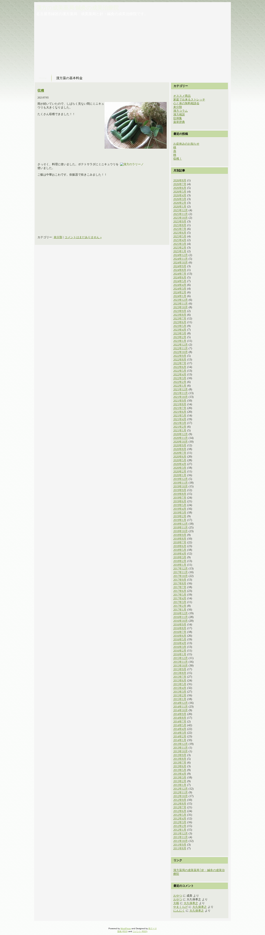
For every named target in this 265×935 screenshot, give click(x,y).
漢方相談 (179, 114)
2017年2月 (179, 605)
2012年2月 (179, 826)
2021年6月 (179, 411)
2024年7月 (179, 273)
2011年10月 (180, 841)
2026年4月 (179, 195)
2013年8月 (179, 758)
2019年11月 (180, 482)
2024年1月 (179, 296)
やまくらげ (180, 906)
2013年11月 (180, 747)
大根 (176, 903)
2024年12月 (180, 255)
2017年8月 (179, 583)
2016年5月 (179, 639)
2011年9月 (179, 844)
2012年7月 (179, 807)
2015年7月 (179, 676)
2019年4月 (179, 508)
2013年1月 (179, 785)
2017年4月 (179, 598)
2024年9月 (179, 266)
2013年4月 (179, 773)
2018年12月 (180, 523)
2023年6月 (179, 322)
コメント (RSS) (140, 931)
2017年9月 (179, 579)
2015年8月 (179, 673)
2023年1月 (179, 340)
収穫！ (177, 158)
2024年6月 (179, 277)
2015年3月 (179, 691)
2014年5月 (179, 725)
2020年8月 (179, 449)
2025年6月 (179, 232)
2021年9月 (179, 400)
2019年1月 (179, 520)
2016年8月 (179, 628)
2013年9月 (179, 755)
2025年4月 (179, 240)
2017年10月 (180, 576)
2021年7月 (179, 408)
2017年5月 (179, 594)
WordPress (125, 928)
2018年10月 (180, 531)
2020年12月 (180, 434)
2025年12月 (180, 210)
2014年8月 (179, 717)
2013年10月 (180, 751)
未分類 (58, 237)
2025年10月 (180, 217)
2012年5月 (179, 814)
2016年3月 (179, 646)
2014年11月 (180, 706)
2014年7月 (179, 721)
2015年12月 (180, 658)
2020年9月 (179, 445)
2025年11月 (180, 214)
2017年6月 (179, 591)
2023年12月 (180, 299)
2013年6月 (179, 766)
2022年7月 (179, 363)
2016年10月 (180, 620)
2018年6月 (179, 546)
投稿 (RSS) (122, 931)
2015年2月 (179, 695)
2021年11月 (180, 393)
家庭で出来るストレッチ (189, 99)
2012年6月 (179, 811)
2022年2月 (179, 382)
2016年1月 (179, 654)
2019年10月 (180, 486)
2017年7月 (179, 587)
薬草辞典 (179, 122)
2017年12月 (180, 568)
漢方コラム (180, 110)
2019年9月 (179, 490)
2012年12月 (180, 788)
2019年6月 (179, 501)
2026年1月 (179, 206)
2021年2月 (179, 426)
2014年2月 (179, 736)
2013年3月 (179, 777)
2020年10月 (180, 441)
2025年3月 (179, 243)
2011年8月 (179, 848)
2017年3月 (179, 602)
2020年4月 (179, 464)
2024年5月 (179, 281)
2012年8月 (179, 803)
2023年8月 (179, 314)
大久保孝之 (191, 903)
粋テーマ (152, 928)
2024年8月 (179, 270)
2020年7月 (179, 452)
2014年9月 (179, 714)
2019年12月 (180, 479)
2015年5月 (179, 684)
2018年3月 (179, 557)
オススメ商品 (182, 95)
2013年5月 (179, 770)
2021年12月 (180, 389)
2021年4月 (179, 419)
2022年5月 (179, 370)
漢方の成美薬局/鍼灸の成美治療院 (77, 8)
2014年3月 (179, 732)
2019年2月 (179, 516)
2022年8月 (179, 359)
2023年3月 (179, 333)
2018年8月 (179, 538)
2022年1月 (179, 385)
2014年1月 (179, 740)
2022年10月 (180, 352)
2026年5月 (179, 191)
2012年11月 (180, 792)
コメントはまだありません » (83, 237)
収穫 (40, 90)
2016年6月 (179, 635)
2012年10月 (180, 796)
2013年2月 (179, 781)
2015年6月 (179, 680)
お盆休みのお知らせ (186, 143)
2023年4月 (179, 329)
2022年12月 (180, 344)
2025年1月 (179, 251)
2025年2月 (179, 247)
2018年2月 (179, 561)
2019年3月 (179, 512)
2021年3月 (179, 423)
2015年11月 (180, 661)
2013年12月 (180, 744)
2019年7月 (179, 497)
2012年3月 (179, 822)
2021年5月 (179, 415)
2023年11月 (180, 303)
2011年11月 (180, 837)
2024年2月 (179, 292)
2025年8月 (179, 225)
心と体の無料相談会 (186, 103)
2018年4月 (179, 553)
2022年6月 (179, 367)
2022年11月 (180, 348)
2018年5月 (179, 549)
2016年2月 (179, 650)
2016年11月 (180, 617)
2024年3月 (179, 288)
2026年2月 (179, 202)
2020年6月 (179, 456)
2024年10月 (180, 262)
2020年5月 (179, 460)
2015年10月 (180, 665)
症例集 (177, 118)
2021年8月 (179, 404)
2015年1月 (179, 699)
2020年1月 (179, 475)
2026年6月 (179, 187)
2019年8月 (179, 493)
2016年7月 (179, 632)
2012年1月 (179, 829)
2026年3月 (179, 199)
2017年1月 (179, 609)
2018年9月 (179, 535)
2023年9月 (179, 311)
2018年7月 (179, 542)
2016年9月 (179, 624)
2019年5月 (179, 505)
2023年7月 (179, 318)
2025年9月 (179, 221)
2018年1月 (179, 564)
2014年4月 (179, 729)
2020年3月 (179, 467)
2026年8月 (179, 180)
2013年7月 (179, 762)
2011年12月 (180, 833)
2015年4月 (179, 688)
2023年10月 (180, 307)
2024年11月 (180, 258)
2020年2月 (179, 471)
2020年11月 (180, 438)
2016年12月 (180, 613)
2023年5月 (179, 326)
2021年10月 (180, 396)
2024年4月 (179, 285)
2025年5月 (179, 236)
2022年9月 (179, 355)
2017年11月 (180, 572)
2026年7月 (179, 184)
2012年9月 (179, 799)
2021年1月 (179, 430)
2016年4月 (179, 643)
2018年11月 (180, 527)
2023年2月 (179, 337)
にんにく (179, 910)
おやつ (177, 895)
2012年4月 (179, 818)
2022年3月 (179, 378)
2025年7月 (179, 229)
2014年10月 (180, 710)
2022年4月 (179, 374)
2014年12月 (180, 702)
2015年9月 (179, 669)
